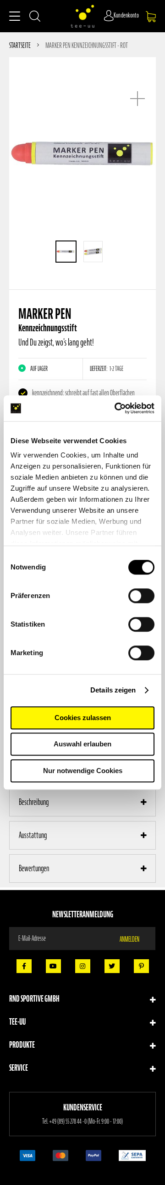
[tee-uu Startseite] (82, 16)
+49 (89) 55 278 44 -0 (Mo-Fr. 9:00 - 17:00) (86, 1121)
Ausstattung (33, 835)
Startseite (20, 45)
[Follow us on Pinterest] (141, 966)
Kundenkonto (126, 15)
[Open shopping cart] (151, 16)
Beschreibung (34, 802)
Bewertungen (34, 868)
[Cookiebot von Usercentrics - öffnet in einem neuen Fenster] (116, 408)
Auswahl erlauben (82, 744)
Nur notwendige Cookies (82, 770)
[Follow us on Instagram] (82, 966)
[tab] (82, 802)
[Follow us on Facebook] (24, 966)
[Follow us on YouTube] (53, 966)
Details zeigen (113, 690)
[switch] (141, 596)
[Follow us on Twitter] (112, 966)
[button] (66, 252)
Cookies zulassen (83, 718)
